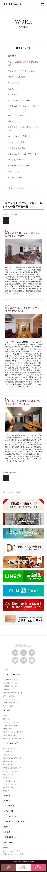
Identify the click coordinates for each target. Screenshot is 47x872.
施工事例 (7, 710)
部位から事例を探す (10, 735)
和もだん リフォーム (16, 115)
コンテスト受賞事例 (10, 725)
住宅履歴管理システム (11, 837)
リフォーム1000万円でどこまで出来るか (23, 63)
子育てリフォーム (9, 787)
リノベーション (8, 751)
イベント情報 (8, 811)
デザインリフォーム (10, 784)
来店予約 (6, 848)
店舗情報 (7, 795)
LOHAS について (9, 689)
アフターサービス (9, 699)
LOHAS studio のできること (12, 693)
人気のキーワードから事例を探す (14, 739)
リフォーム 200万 (15, 177)
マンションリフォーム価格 (19, 100)
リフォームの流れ (9, 696)
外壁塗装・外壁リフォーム (12, 768)
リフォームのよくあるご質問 (14, 821)
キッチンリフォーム (10, 771)
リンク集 (7, 832)
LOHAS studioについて (12, 674)
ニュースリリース (10, 816)
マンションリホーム (16, 160)
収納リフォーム (8, 791)
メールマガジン (9, 806)
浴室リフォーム (8, 774)
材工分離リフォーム (10, 683)
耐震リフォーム (8, 765)
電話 (9, 867)
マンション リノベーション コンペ (22, 71)
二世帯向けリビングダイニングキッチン (23, 107)
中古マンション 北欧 (16, 77)
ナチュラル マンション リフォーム (22, 154)
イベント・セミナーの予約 (12, 851)
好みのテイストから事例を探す (14, 732)
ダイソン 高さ (13, 172)
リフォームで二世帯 (16, 142)
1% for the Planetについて (12, 702)
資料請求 (23, 867)
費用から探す (7, 729)
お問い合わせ (8, 842)
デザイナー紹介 (8, 706)
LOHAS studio (13, 4)
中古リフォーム (8, 755)
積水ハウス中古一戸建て (18, 136)
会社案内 (7, 801)
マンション (6, 719)
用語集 (6, 827)
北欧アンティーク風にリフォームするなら (23, 128)
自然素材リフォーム (10, 686)
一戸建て (6, 716)
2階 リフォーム (14, 121)
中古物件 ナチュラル (16, 148)
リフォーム (12, 94)
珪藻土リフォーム (9, 778)
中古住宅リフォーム (10, 761)
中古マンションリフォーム (12, 758)
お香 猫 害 (12, 56)
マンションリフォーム (10, 748)
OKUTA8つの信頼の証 (10, 680)
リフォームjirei (14, 83)
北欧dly (11, 89)
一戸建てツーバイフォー (11, 722)
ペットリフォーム (9, 781)
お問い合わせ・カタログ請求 (13, 854)
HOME (6, 669)
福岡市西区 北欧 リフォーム (19, 166)
